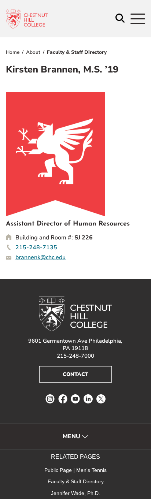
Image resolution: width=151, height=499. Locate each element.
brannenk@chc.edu (40, 257)
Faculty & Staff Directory (77, 52)
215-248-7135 (36, 247)
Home (12, 52)
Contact (75, 374)
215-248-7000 (75, 356)
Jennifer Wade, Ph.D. (75, 493)
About (33, 52)
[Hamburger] (137, 19)
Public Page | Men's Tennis (75, 470)
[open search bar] (120, 19)
